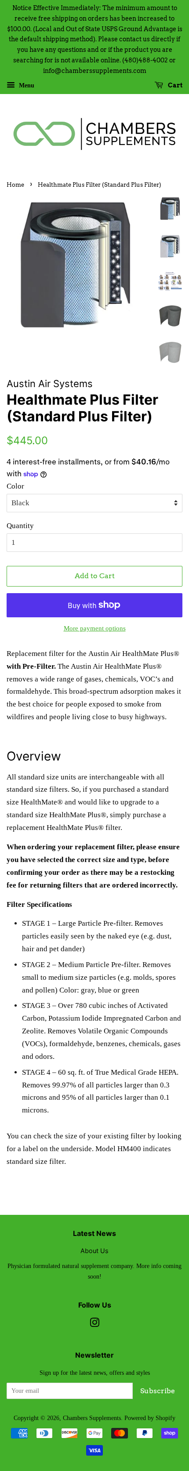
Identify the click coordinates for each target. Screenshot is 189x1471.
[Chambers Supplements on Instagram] (94, 1324)
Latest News (94, 1233)
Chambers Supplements (92, 1417)
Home (15, 184)
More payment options (95, 628)
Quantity (20, 526)
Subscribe (157, 1391)
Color (15, 486)
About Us (94, 1250)
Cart (174, 85)
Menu (25, 85)
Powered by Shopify (149, 1417)
